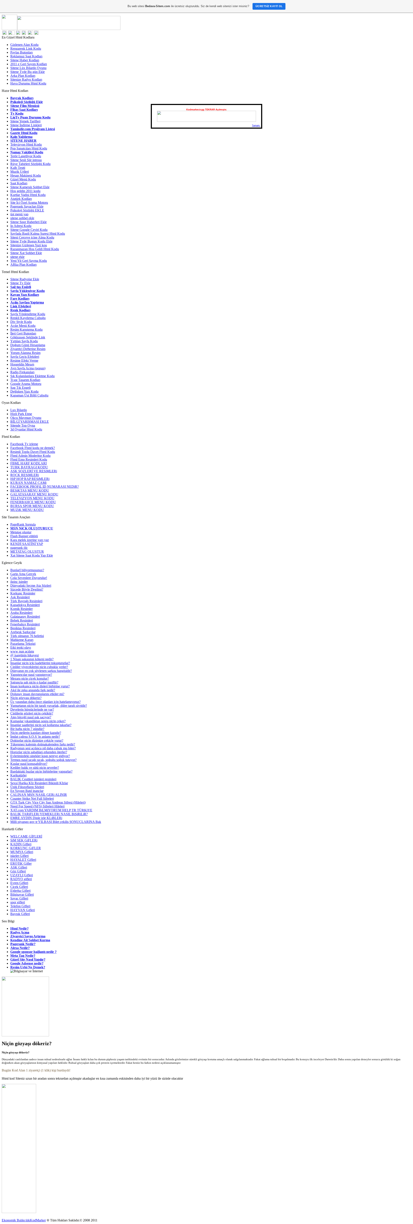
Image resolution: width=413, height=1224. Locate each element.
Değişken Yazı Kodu (24, 391)
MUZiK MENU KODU (27, 510)
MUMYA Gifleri (21, 852)
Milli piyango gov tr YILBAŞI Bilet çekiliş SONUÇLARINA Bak (55, 822)
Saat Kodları (18, 183)
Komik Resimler (21, 609)
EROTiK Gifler (21, 863)
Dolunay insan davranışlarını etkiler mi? (37, 694)
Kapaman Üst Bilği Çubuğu (29, 395)
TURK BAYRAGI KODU (29, 467)
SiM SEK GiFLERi (23, 840)
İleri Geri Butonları (23, 333)
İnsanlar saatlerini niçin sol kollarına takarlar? (40, 725)
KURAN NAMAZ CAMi (28, 483)
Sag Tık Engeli (20, 387)
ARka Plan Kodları (23, 264)
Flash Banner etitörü (24, 536)
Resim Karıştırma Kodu (26, 329)
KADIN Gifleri (20, 844)
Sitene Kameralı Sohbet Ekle (29, 187)
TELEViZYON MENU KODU (32, 498)
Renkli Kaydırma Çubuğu (28, 318)
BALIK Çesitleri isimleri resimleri (33, 779)
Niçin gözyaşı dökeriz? (26, 698)
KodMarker (38, 1220)
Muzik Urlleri (19, 171)
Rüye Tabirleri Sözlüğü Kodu (30, 164)
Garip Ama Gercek (23, 574)
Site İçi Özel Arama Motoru (29, 202)
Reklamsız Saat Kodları (26, 56)
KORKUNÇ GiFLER (25, 848)
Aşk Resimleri (20, 597)
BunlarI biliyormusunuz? (27, 570)
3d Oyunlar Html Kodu (26, 429)
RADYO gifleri (21, 879)
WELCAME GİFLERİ (26, 836)
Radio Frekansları (22, 372)
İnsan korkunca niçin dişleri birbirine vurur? (40, 686)
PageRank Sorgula (23, 524)
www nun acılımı (22, 651)
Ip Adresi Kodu (20, 226)
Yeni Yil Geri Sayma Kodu (28, 260)
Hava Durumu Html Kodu (28, 83)
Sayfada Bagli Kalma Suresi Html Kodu (37, 233)
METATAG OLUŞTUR (27, 551)
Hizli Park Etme (21, 414)
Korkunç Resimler (22, 593)
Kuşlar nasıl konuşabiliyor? (28, 764)
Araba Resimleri (21, 612)
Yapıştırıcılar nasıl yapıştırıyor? (31, 674)
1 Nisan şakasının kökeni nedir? (32, 659)
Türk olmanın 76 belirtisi (27, 636)
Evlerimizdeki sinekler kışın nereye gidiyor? (40, 756)
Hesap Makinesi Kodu (25, 175)
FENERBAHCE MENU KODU (33, 502)
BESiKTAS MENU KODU (29, 490)
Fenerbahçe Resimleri (25, 624)
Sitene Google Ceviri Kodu (29, 230)
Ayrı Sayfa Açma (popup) (27, 368)
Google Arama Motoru (25, 384)
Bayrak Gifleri (20, 914)
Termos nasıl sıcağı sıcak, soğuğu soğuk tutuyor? (43, 760)
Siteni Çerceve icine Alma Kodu (32, 237)
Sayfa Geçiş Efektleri (24, 356)
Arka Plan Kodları (22, 75)
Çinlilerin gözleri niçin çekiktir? (31, 713)
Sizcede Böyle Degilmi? (26, 589)
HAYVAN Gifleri (22, 910)
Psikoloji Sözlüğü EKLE (27, 210)
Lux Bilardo (18, 410)
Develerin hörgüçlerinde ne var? (32, 709)
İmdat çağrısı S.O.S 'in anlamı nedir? (35, 736)
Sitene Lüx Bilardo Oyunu (28, 68)
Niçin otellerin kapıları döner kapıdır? (35, 733)
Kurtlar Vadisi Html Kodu (28, 195)
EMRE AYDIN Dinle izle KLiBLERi (36, 818)
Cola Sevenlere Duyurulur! (28, 578)
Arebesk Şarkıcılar (22, 632)
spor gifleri (17, 902)
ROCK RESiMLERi (24, 475)
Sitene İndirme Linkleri (26, 125)
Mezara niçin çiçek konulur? (29, 678)
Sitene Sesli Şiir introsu (26, 160)
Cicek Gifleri (19, 887)
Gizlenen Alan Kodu (24, 44)
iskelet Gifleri (19, 856)
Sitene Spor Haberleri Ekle (28, 222)
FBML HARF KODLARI (28, 463)
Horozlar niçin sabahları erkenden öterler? (38, 752)
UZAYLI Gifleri (21, 875)
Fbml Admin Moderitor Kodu (30, 455)
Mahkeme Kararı (21, 640)
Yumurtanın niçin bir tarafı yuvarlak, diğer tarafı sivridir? (48, 705)
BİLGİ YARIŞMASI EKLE (29, 421)
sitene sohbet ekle (22, 218)
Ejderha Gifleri (20, 890)
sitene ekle (17, 257)
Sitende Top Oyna (22, 425)
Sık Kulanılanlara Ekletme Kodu (32, 376)
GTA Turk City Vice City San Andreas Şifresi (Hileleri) (48, 802)
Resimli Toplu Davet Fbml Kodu (32, 452)
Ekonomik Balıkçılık (16, 1220)
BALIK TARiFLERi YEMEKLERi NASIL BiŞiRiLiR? (49, 814)
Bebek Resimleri (21, 620)
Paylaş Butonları (21, 52)
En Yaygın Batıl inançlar (26, 791)
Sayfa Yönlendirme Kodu (27, 314)
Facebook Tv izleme (24, 444)
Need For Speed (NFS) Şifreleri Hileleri (37, 806)
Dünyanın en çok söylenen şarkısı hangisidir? (41, 671)
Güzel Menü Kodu (23, 179)
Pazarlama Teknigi (22, 643)
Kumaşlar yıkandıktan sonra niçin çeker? (38, 721)
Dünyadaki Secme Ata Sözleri (30, 585)
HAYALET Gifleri (23, 859)
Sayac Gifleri (19, 898)
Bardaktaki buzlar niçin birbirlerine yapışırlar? (41, 771)
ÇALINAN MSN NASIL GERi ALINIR (38, 794)
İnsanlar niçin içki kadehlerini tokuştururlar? (40, 663)
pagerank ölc (19, 547)
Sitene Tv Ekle (20, 283)
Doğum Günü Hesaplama (27, 345)
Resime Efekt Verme (24, 360)
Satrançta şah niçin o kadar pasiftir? (34, 682)
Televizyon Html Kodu (26, 144)
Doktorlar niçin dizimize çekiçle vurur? (36, 740)
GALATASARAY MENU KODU (34, 494)
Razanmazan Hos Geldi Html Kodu (34, 249)
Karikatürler (18, 775)
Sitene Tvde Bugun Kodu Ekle (31, 241)
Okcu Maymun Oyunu (25, 418)
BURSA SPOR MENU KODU (32, 506)
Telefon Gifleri (20, 906)
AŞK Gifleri (18, 867)
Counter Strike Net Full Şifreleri (32, 798)
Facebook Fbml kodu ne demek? (32, 448)
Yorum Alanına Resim (25, 353)
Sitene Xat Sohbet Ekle (26, 253)
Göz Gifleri (18, 871)
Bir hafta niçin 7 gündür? (27, 729)
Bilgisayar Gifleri (22, 894)
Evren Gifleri (19, 883)
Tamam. (256, 125)
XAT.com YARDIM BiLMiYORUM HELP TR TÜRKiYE (51, 810)
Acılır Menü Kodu (22, 325)
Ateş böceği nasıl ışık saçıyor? (30, 717)
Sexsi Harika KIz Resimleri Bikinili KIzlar (39, 783)
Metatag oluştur (20, 532)
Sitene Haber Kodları (24, 60)
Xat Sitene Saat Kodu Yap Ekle (31, 555)
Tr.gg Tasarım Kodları (25, 380)
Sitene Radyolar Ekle (24, 279)
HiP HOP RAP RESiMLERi (29, 479)
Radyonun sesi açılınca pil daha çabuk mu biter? (43, 748)
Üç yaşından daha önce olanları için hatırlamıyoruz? (45, 702)
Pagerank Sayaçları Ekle (26, 206)
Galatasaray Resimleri (25, 616)
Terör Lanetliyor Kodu (25, 156)
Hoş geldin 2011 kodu (25, 191)
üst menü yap (19, 214)
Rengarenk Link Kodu (25, 48)
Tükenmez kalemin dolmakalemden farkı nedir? (42, 744)
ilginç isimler (19, 581)
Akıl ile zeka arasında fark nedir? (32, 690)
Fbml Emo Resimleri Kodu (28, 459)
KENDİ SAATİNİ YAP (26, 544)
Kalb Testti (17, 168)
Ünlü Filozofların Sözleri (27, 787)
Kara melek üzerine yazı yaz (29, 540)
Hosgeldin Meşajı (22, 364)
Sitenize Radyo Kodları (26, 79)
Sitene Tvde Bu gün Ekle (27, 72)
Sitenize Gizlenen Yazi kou (28, 245)
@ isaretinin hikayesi (24, 655)
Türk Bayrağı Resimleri (26, 601)
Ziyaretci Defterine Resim (27, 349)
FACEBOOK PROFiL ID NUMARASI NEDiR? (44, 486)
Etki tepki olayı (20, 647)
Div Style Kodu (21, 322)
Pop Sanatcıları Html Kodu (28, 148)
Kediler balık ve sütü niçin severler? (34, 767)
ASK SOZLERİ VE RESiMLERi (33, 471)
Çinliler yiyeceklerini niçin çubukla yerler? (39, 667)
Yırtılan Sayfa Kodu (24, 341)
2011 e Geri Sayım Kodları (28, 64)
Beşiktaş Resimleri (22, 628)
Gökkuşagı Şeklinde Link (27, 337)
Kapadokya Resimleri (25, 605)
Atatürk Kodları (21, 199)
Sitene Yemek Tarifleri (25, 121)
